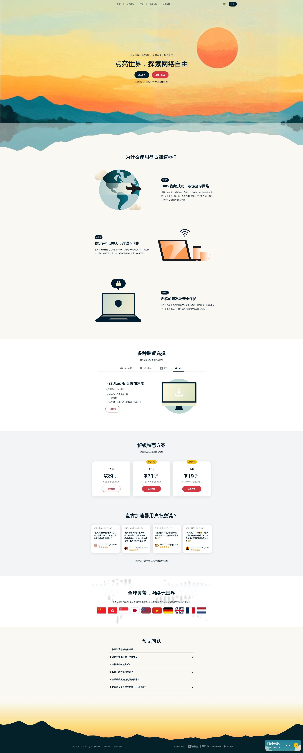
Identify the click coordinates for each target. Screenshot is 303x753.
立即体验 (151, 386)
